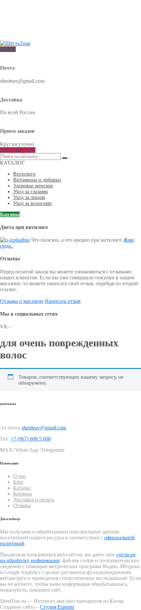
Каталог (22, 488)
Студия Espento (57, 607)
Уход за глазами (30, 191)
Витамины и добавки (37, 180)
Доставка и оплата (31, 17)
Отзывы (21, 33)
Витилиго (24, 174)
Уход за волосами (32, 203)
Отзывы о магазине (22, 301)
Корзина (10, 214)
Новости (21, 28)
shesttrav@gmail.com (44, 427)
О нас (18, 12)
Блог (17, 22)
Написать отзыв (63, 301)
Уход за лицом (29, 197)
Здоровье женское (33, 185)
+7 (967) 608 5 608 (30, 439)
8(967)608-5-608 (17, 150)
